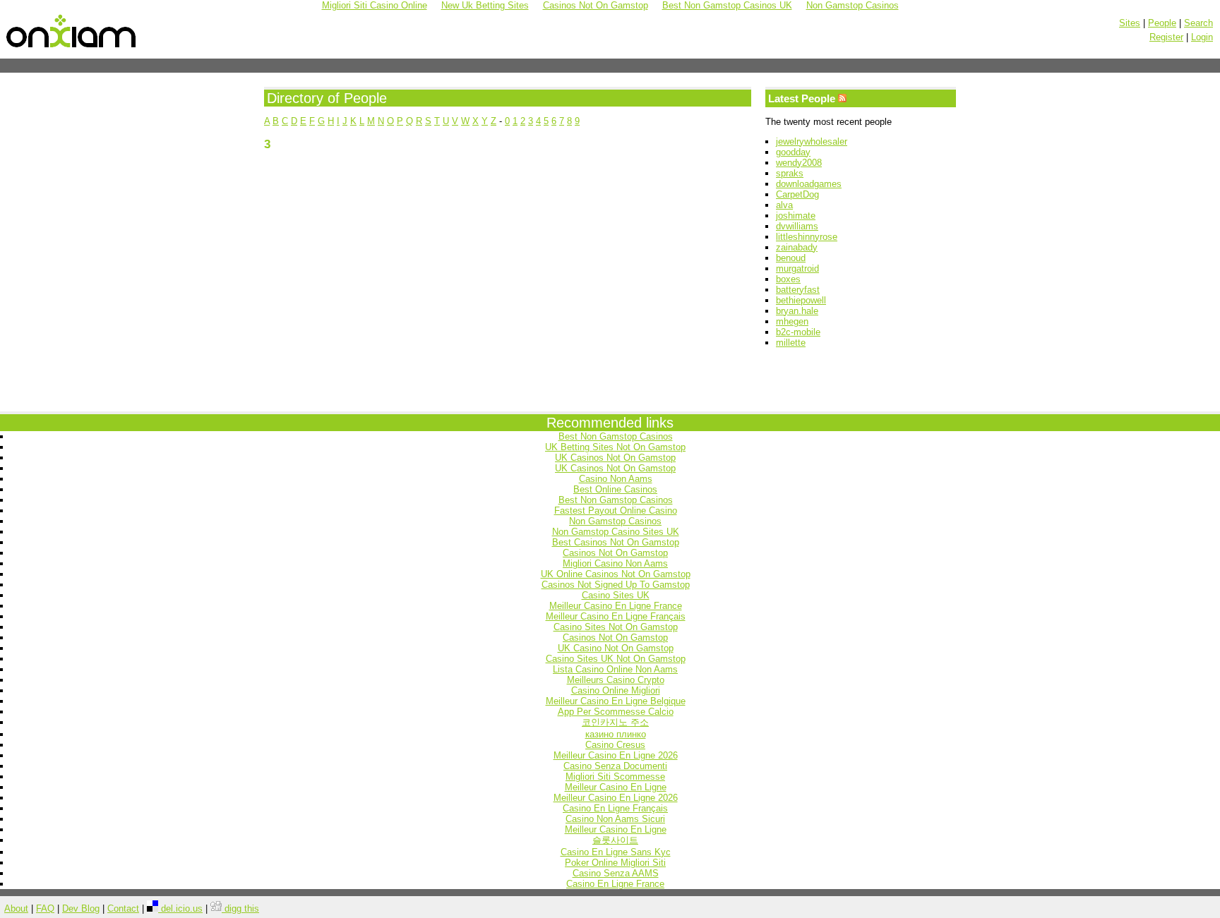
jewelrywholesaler (811, 141)
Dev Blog (81, 908)
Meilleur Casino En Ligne (615, 787)
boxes (788, 279)
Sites (1129, 23)
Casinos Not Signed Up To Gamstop (616, 584)
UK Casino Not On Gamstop (616, 648)
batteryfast (798, 289)
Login (1202, 37)
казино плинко (615, 734)
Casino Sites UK (616, 595)
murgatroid (797, 268)
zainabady (797, 247)
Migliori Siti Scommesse (615, 776)
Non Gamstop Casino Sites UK (615, 531)
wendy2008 (799, 162)
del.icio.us (180, 908)
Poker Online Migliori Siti (615, 862)
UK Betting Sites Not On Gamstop (615, 447)
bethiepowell (801, 300)
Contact (123, 908)
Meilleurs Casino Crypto (615, 680)
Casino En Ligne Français (615, 808)
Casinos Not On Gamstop (615, 553)
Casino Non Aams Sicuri (615, 819)
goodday (793, 152)
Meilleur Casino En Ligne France (615, 605)
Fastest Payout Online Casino (615, 510)
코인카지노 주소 (615, 722)
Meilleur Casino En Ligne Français (616, 616)
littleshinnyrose (806, 236)
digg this (240, 908)
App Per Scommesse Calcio (616, 711)
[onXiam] (72, 48)
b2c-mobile (798, 332)
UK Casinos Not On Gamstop (615, 457)
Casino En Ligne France (615, 883)
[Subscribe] (842, 98)
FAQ (45, 908)
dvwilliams (797, 226)
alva (784, 205)
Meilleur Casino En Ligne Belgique (616, 701)
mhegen (792, 321)
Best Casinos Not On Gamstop (615, 542)
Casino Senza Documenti (615, 766)
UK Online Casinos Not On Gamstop (615, 574)
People (1162, 23)
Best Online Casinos (615, 489)
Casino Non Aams (615, 478)
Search (1198, 23)
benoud (791, 258)
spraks (789, 173)
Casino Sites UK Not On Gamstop (616, 658)
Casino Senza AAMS (616, 873)
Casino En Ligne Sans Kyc (616, 852)
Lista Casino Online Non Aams (615, 669)
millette (791, 342)
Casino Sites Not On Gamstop (616, 627)
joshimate (795, 215)
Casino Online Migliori (615, 690)
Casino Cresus (615, 744)
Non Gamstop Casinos (615, 521)
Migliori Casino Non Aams (615, 563)
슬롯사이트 (615, 840)
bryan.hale (797, 311)
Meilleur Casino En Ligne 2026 (616, 755)
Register (1166, 37)
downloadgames (809, 184)
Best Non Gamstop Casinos (615, 436)
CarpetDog (797, 194)
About (16, 908)
